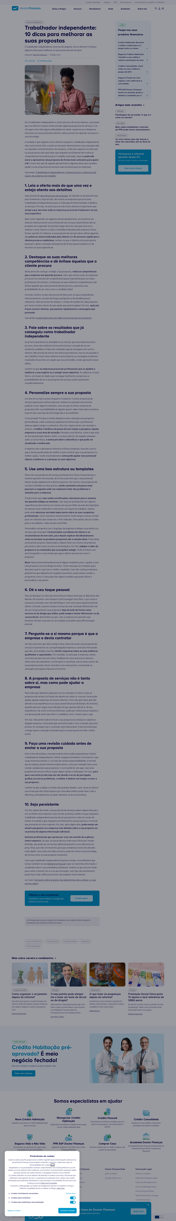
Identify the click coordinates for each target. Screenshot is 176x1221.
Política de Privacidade (48, 1183)
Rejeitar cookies (14, 1211)
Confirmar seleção (67, 1211)
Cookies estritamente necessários (24, 1193)
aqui (52, 1165)
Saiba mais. (61, 1188)
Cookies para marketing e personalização (27, 1202)
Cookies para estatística (20, 1198)
